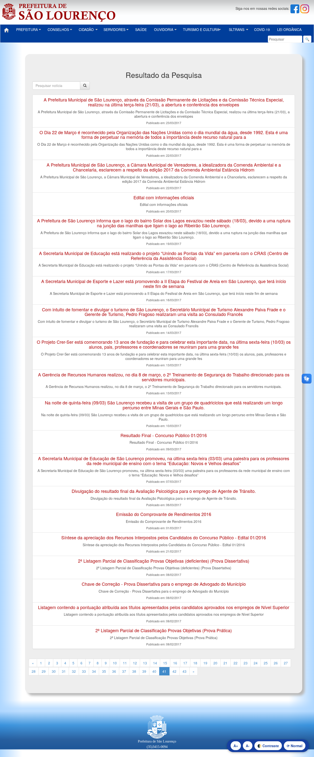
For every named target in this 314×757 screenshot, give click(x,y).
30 (54, 671)
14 (155, 662)
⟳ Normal (294, 745)
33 (84, 671)
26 (276, 662)
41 (164, 671)
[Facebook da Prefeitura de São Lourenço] (295, 8)
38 (134, 671)
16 (175, 662)
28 (34, 671)
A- (247, 745)
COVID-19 (262, 29)
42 (174, 671)
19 (205, 662)
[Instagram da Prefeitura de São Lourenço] (304, 8)
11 (125, 662)
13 (145, 662)
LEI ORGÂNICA (289, 29)
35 (104, 671)
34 (94, 671)
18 (195, 662)
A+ (236, 745)
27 (286, 662)
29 (44, 671)
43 (184, 671)
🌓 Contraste (268, 745)
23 (246, 662)
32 (74, 671)
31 (64, 671)
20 (215, 662)
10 (115, 662)
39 (144, 671)
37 (124, 671)
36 (114, 671)
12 (135, 662)
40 (154, 671)
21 (225, 662)
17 (185, 662)
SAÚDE (141, 29)
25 (266, 662)
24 (256, 662)
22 (235, 662)
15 (165, 662)
